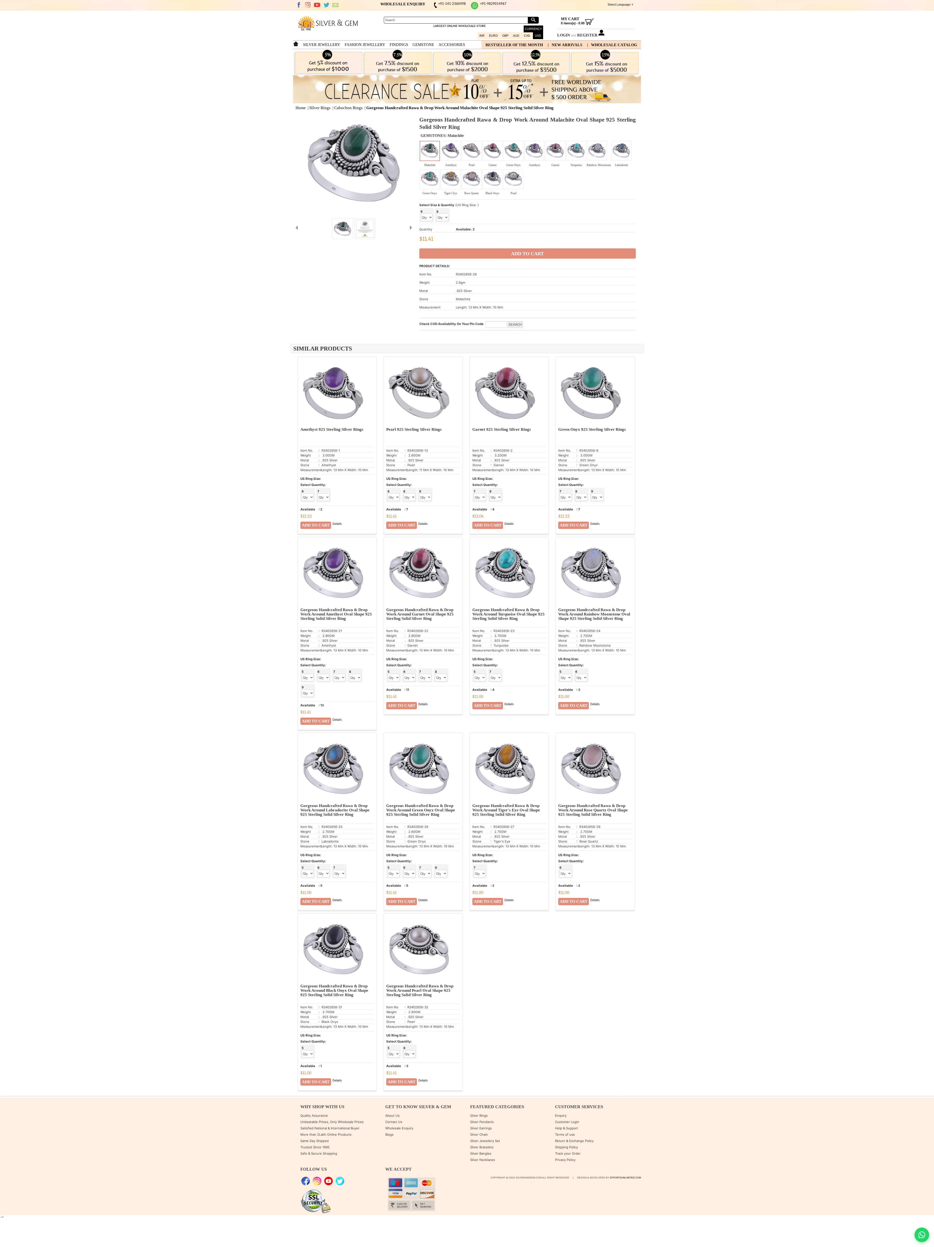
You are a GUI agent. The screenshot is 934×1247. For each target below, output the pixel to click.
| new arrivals (565, 45)
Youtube (317, 5)
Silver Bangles (480, 1153)
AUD (516, 35)
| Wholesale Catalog (612, 45)
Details (337, 524)
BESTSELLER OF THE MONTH (514, 45)
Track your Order (568, 1153)
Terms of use (565, 1134)
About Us (392, 1115)
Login (563, 35)
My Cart (570, 19)
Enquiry (560, 1115)
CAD (527, 35)
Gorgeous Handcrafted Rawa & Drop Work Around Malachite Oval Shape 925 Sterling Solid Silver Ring (460, 107)
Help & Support (566, 1128)
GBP (505, 35)
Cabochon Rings (348, 107)
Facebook (299, 5)
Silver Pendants (482, 1122)
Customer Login (567, 1122)
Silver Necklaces (482, 1160)
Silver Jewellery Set (485, 1141)
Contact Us (393, 1122)
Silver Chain (479, 1134)
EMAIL (335, 5)
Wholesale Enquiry (399, 1128)
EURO (493, 35)
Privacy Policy (565, 1160)
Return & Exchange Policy (574, 1141)
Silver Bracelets (482, 1147)
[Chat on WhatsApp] (922, 1235)
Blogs (389, 1134)
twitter (326, 5)
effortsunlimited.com (625, 1177)
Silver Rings (320, 107)
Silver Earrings (481, 1128)
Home (301, 107)
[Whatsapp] (474, 8)
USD (538, 35)
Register (587, 35)
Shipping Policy (566, 1147)
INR (482, 35)
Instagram (308, 5)
